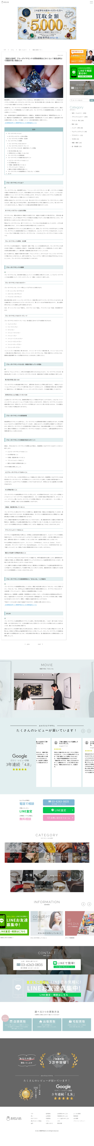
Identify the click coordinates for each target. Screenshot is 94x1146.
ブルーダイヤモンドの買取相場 (16, 155)
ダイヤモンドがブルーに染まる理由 (18, 136)
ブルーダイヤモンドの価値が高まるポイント (19, 157)
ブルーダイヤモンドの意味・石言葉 (18, 138)
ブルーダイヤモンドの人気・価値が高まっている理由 (22, 148)
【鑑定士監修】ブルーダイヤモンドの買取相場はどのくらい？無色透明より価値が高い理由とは (33, 59)
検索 (92, 100)
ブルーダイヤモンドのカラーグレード (19, 146)
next (39, 644)
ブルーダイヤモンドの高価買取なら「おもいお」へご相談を (24, 171)
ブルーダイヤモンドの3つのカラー (18, 144)
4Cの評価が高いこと (14, 163)
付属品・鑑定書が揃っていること (17, 165)
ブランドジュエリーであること (17, 167)
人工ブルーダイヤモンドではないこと (19, 160)
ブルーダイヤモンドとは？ (15, 133)
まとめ (9, 173)
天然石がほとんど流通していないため (19, 153)
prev (28, 644)
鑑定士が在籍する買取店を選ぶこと (18, 169)
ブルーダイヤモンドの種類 (15, 141)
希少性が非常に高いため (15, 151)
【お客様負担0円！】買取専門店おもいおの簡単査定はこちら (20, 123)
